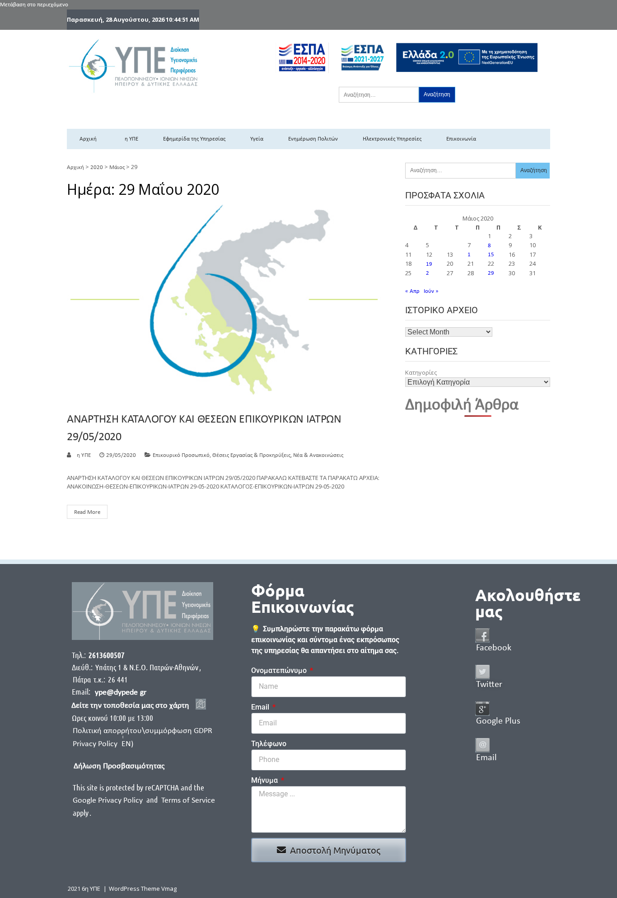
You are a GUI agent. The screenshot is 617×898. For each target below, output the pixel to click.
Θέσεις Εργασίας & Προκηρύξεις (251, 455)
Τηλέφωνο (268, 743)
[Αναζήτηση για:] (379, 94)
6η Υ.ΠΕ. (83, 455)
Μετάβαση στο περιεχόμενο (34, 5)
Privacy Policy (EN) (103, 744)
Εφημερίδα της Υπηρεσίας (194, 139)
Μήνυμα (265, 780)
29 (491, 273)
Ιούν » (431, 291)
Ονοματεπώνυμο (279, 670)
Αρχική (88, 139)
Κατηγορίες (421, 372)
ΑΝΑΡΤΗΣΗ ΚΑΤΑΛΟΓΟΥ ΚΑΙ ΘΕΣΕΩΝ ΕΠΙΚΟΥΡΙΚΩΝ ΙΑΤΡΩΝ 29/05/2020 (204, 428)
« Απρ (412, 291)
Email (261, 707)
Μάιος (117, 167)
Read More (87, 512)
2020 (96, 167)
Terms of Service (188, 800)
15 (491, 255)
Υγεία (256, 139)
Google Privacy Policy (109, 800)
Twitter (489, 684)
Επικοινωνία (461, 139)
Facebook (493, 648)
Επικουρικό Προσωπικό (181, 455)
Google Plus (498, 721)
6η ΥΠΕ (130, 139)
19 (429, 264)
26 (429, 273)
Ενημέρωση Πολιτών (313, 139)
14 (470, 255)
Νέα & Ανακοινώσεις (318, 455)
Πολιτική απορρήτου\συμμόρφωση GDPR (142, 731)
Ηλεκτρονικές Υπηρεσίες (392, 139)
